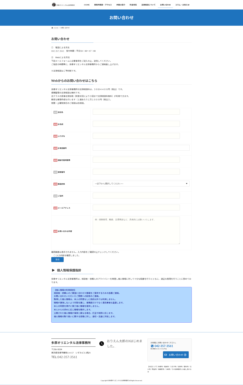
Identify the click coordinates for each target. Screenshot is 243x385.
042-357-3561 (57, 51)
